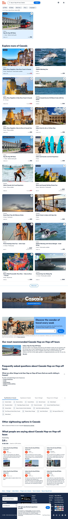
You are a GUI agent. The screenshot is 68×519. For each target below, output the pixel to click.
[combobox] (20, 2)
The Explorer (50, 509)
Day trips (5, 385)
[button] (17, 25)
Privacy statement (21, 337)
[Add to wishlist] (31, 13)
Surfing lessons (6, 382)
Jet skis (4, 381)
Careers (50, 499)
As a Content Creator (59, 499)
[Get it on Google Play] (26, 499)
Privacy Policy (34, 502)
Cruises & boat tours (8, 379)
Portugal (8, 491)
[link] (17, 25)
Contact (33, 497)
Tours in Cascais (36, 491)
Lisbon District (15, 491)
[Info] (19, 10)
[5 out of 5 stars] (12, 449)
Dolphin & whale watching (9, 383)
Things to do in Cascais (25, 491)
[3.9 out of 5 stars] (6, 443)
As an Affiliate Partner (59, 502)
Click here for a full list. (29, 425)
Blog (50, 502)
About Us (51, 497)
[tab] (10, 398)
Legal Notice (34, 499)
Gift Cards (51, 506)
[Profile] (64, 3)
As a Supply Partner (59, 497)
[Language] (58, 2)
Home (3, 491)
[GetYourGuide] (4, 3)
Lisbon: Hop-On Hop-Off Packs (10, 447)
